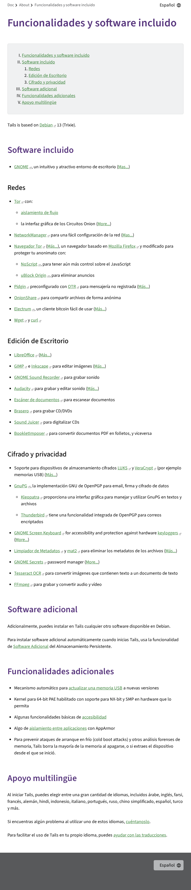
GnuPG (20, 486)
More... (103, 224)
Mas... (123, 167)
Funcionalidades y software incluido (56, 55)
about (24, 5)
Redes (34, 69)
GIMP (19, 366)
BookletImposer (29, 433)
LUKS (123, 468)
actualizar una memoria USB (95, 688)
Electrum (22, 309)
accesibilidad (94, 717)
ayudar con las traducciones (139, 835)
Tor (17, 201)
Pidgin (20, 286)
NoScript (29, 264)
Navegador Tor (28, 246)
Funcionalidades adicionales (48, 96)
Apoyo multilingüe (39, 102)
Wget (19, 320)
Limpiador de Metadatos (37, 551)
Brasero (21, 411)
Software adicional (39, 89)
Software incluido (38, 62)
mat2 (72, 551)
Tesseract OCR (27, 573)
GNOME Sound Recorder (37, 377)
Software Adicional (30, 646)
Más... (52, 246)
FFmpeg (21, 584)
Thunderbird (33, 515)
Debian (46, 125)
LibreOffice (24, 355)
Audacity (22, 389)
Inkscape (39, 366)
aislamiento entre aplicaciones (58, 728)
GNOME (21, 167)
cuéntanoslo (137, 822)
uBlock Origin (33, 275)
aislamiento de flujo (39, 213)
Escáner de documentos (36, 400)
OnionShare (25, 298)
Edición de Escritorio (48, 75)
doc (10, 5)
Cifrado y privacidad (47, 82)
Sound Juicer (26, 422)
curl (34, 320)
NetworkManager (30, 235)
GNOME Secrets (28, 562)
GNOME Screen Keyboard (37, 533)
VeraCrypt (144, 468)
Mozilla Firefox (122, 246)
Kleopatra (30, 497)
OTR (72, 286)
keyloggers (168, 533)
